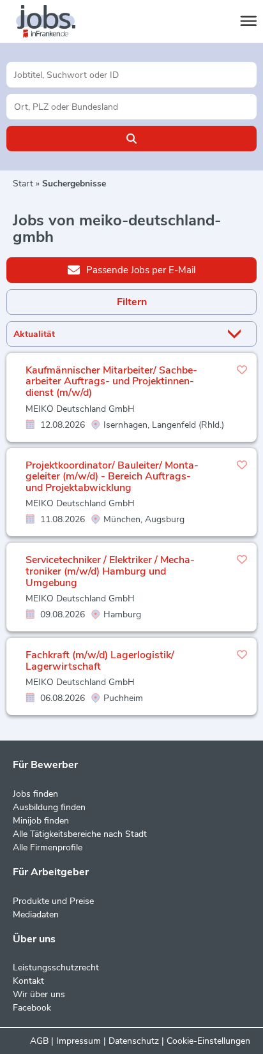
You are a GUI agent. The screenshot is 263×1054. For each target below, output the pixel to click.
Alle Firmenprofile (47, 847)
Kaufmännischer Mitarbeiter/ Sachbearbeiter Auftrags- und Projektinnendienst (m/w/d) (111, 381)
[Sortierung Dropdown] (237, 334)
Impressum (78, 1041)
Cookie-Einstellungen (208, 1041)
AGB (39, 1041)
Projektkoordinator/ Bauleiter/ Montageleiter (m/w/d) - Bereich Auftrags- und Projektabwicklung (112, 476)
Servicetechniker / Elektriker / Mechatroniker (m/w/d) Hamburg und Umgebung (110, 571)
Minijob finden (41, 821)
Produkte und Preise (53, 901)
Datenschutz (134, 1041)
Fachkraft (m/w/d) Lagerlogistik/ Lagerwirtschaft (100, 661)
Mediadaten (36, 914)
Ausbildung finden (49, 807)
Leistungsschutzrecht (56, 967)
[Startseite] (57, 21)
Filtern (132, 302)
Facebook (32, 1008)
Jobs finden (35, 794)
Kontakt (28, 981)
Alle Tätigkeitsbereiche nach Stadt (80, 834)
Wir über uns (39, 994)
